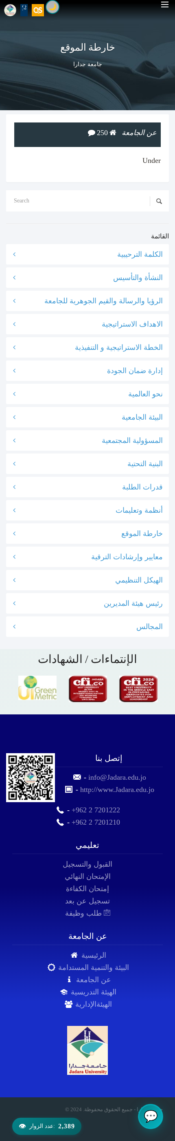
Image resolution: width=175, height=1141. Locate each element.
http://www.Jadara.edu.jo (117, 789)
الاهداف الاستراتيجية (132, 324)
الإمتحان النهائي (88, 876)
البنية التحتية (145, 464)
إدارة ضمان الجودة (135, 371)
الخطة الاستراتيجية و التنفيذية (119, 347)
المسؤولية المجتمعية (132, 440)
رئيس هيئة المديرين (133, 603)
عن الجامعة (93, 980)
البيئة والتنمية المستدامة (93, 967)
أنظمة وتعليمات (139, 510)
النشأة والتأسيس (138, 278)
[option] (37, 688)
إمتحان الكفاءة (87, 889)
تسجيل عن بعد (87, 901)
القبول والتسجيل (87, 864)
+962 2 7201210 (96, 822)
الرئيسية (93, 955)
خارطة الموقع (142, 533)
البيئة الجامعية (142, 417)
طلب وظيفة (84, 913)
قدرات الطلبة (142, 487)
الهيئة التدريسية (93, 992)
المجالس (149, 627)
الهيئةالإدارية (93, 1004)
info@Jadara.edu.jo (117, 777)
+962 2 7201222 (96, 810)
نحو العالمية (145, 394)
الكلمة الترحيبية (140, 254)
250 (102, 133)
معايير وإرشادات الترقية (127, 557)
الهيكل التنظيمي (139, 580)
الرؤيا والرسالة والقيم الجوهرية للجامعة (103, 301)
